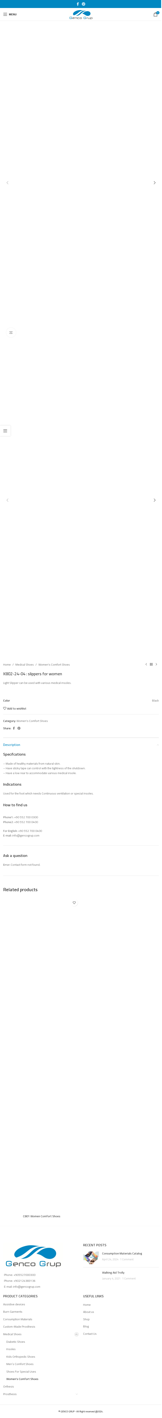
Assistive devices (14, 1304)
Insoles (11, 1349)
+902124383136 (24, 1280)
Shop (86, 1319)
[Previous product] (146, 664)
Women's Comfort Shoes (54, 664)
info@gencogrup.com (26, 1286)
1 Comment (127, 1259)
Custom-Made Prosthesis (19, 1326)
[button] (7, 182)
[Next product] (156, 664)
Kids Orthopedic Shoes (20, 1356)
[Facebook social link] (77, 4)
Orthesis (8, 1386)
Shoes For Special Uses (21, 1371)
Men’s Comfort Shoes (20, 1364)
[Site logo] (81, 14)
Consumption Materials (17, 1319)
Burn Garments (12, 1311)
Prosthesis (10, 1394)
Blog (86, 1326)
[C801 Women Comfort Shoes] (41, 1054)
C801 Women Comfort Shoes (41, 1216)
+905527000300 (24, 1275)
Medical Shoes (24, 664)
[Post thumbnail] (91, 1257)
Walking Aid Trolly (113, 1272)
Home (7, 664)
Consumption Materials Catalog (122, 1253)
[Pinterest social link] (83, 4)
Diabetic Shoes (15, 1341)
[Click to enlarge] (11, 332)
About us (88, 1312)
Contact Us (90, 1334)
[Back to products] (151, 664)
